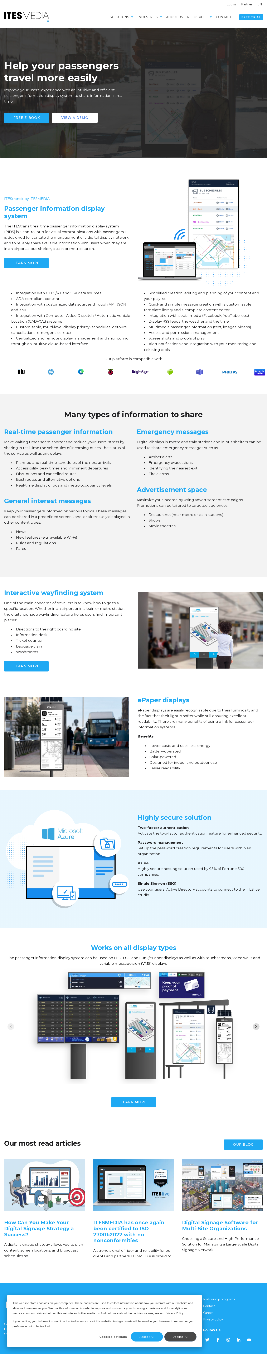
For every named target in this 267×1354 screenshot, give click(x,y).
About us (174, 17)
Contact (223, 17)
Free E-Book (26, 118)
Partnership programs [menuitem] (219, 1299)
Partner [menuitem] (246, 4)
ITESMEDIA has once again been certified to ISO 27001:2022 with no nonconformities (128, 1231)
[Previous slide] (11, 1026)
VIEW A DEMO (74, 118)
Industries (147, 17)
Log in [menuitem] (231, 4)
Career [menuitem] (208, 1313)
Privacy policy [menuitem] (213, 1319)
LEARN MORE (26, 263)
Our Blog (243, 1145)
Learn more (26, 666)
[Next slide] (256, 1026)
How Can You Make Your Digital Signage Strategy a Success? (39, 1228)
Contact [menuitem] (209, 1306)
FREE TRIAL (251, 17)
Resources (197, 17)
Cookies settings (113, 1336)
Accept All (147, 1336)
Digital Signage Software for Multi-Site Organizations (220, 1225)
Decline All (180, 1336)
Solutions (119, 17)
